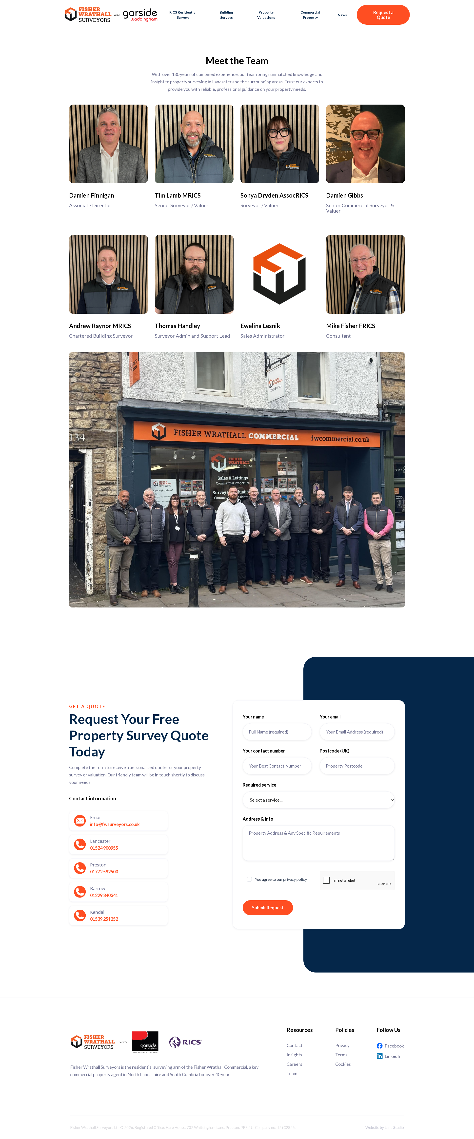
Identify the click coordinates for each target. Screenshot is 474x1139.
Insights (294, 1054)
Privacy (342, 1045)
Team (292, 1073)
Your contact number (264, 750)
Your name (253, 716)
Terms (341, 1054)
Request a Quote (383, 15)
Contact (294, 1045)
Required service (259, 784)
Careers (294, 1064)
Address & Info (258, 818)
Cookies (343, 1064)
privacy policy (295, 879)
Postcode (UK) (334, 750)
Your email (330, 716)
